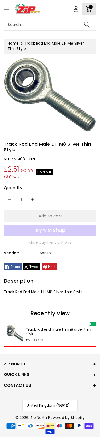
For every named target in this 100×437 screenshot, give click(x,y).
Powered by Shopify (66, 417)
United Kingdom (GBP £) (48, 405)
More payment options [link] (50, 242)
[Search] (87, 24)
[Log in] (76, 9)
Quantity (13, 188)
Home (13, 43)
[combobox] (50, 24)
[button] (9, 9)
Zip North (39, 417)
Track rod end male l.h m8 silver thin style (58, 331)
